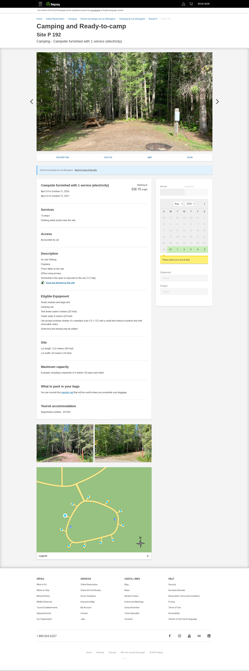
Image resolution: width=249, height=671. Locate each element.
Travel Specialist (131, 613)
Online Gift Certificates (91, 590)
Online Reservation (55, 19)
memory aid (67, 392)
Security (172, 584)
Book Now (204, 3)
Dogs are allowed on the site (60, 282)
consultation (95, 10)
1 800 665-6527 (46, 636)
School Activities (131, 607)
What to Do (42, 584)
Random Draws (131, 596)
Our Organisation (44, 619)
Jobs (83, 619)
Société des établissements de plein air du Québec (53, 4)
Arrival (163, 186)
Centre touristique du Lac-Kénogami (98, 19)
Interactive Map (88, 602)
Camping (72, 19)
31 (170, 249)
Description (62, 157)
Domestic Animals (176, 590)
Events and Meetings (134, 602)
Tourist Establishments (47, 607)
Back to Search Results (86, 170)
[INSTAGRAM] (179, 635)
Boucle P (153, 19)
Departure (189, 186)
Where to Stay (43, 590)
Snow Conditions (88, 596)
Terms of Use (174, 607)
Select (166, 278)
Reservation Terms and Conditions (184, 596)
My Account (86, 607)
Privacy (171, 602)
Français (112, 652)
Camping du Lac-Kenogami (132, 19)
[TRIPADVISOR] (199, 635)
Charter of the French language (182, 619)
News (127, 590)
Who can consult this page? (133, 652)
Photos (108, 157)
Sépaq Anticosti (44, 613)
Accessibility (174, 613)
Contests (128, 619)
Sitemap (100, 652)
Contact (84, 613)
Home (39, 19)
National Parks (43, 596)
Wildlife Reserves (44, 602)
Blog (126, 584)
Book (190, 157)
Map (150, 157)
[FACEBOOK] (169, 635)
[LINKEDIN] (208, 635)
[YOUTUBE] (189, 635)
